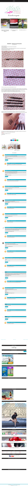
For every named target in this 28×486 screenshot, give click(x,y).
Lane (5, 213)
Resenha (17, 142)
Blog (5, 276)
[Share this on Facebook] (11, 140)
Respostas (6, 161)
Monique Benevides (7, 227)
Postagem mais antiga (25, 339)
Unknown (6, 170)
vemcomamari (6, 257)
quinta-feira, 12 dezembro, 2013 (9, 316)
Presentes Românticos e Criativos (14, 441)
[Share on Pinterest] (15, 140)
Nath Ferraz (8, 163)
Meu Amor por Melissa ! (14, 435)
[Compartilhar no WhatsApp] (17, 140)
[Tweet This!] (13, 140)
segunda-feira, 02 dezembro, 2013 (13, 163)
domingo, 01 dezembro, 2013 (12, 227)
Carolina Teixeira (7, 242)
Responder (6, 176)
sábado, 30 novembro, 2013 (9, 170)
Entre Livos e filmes (7, 186)
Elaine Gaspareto (15, 485)
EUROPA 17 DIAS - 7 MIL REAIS (6, 402)
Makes (15, 142)
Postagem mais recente (3, 339)
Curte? (7, 276)
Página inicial (14, 339)
